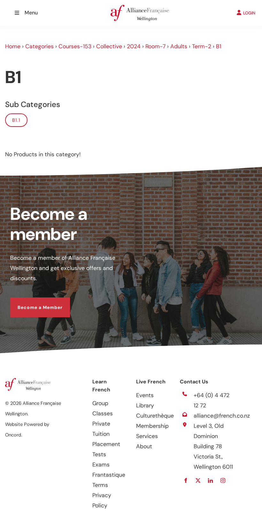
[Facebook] (186, 480)
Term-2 (201, 46)
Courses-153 (74, 46)
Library (145, 405)
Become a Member (32, 302)
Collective (109, 46)
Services (147, 436)
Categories (39, 46)
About (144, 446)
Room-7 (155, 46)
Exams (101, 464)
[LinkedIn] (211, 480)
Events (145, 395)
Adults (178, 46)
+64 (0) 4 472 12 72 (211, 400)
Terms (100, 485)
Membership (152, 425)
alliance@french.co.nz (222, 415)
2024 (134, 46)
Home (12, 46)
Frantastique (108, 474)
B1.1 (16, 120)
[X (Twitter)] (198, 480)
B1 (218, 46)
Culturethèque (155, 415)
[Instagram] (223, 480)
